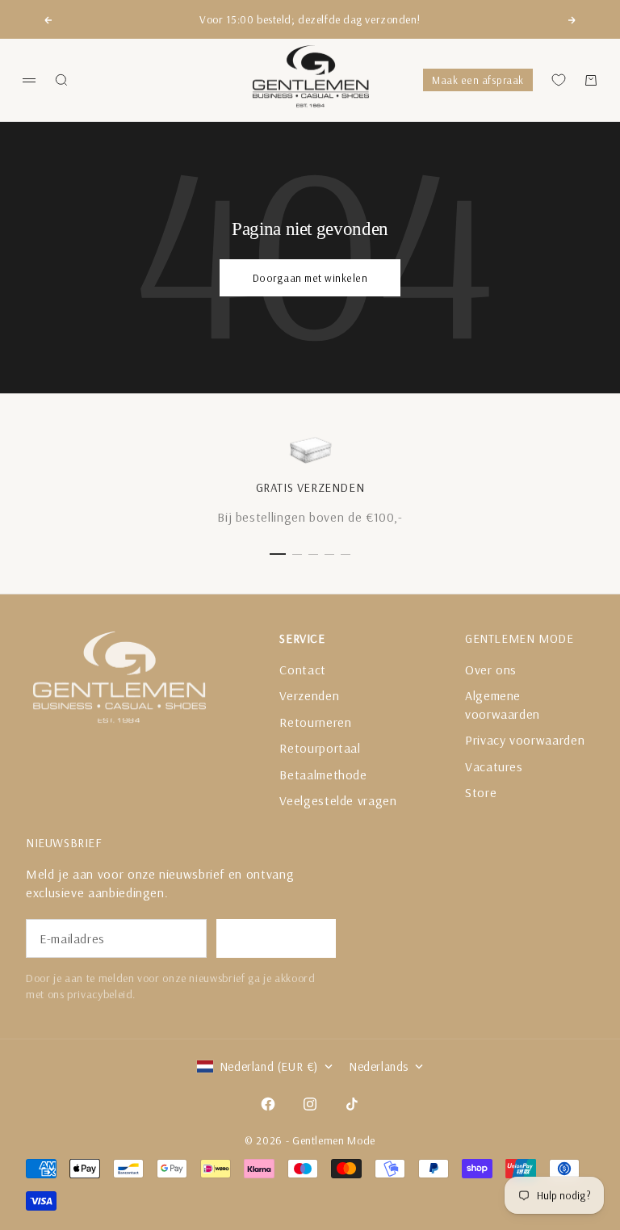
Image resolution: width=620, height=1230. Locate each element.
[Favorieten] (558, 79)
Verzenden (309, 695)
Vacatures (494, 766)
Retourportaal (319, 748)
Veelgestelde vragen (337, 800)
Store (480, 792)
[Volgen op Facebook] (268, 1104)
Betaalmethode (323, 774)
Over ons (491, 669)
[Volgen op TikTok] (352, 1104)
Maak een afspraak (478, 79)
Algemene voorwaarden (502, 704)
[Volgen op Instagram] (310, 1104)
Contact (302, 669)
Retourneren (315, 722)
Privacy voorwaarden (524, 740)
